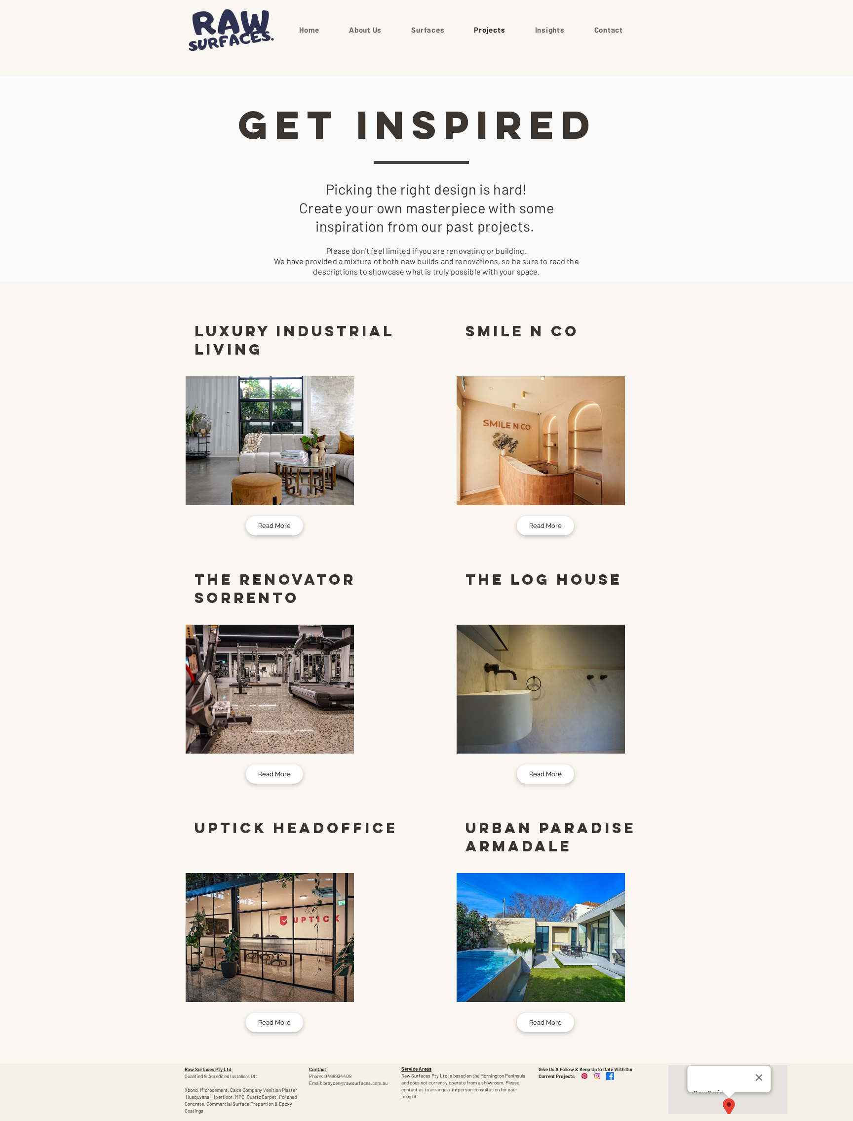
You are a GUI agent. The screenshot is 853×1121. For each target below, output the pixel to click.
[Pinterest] (584, 1076)
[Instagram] (597, 1076)
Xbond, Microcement (206, 1090)
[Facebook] (610, 1076)
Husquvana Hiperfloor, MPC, (216, 1097)
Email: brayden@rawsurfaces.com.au (348, 1083)
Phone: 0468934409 (330, 1076)
